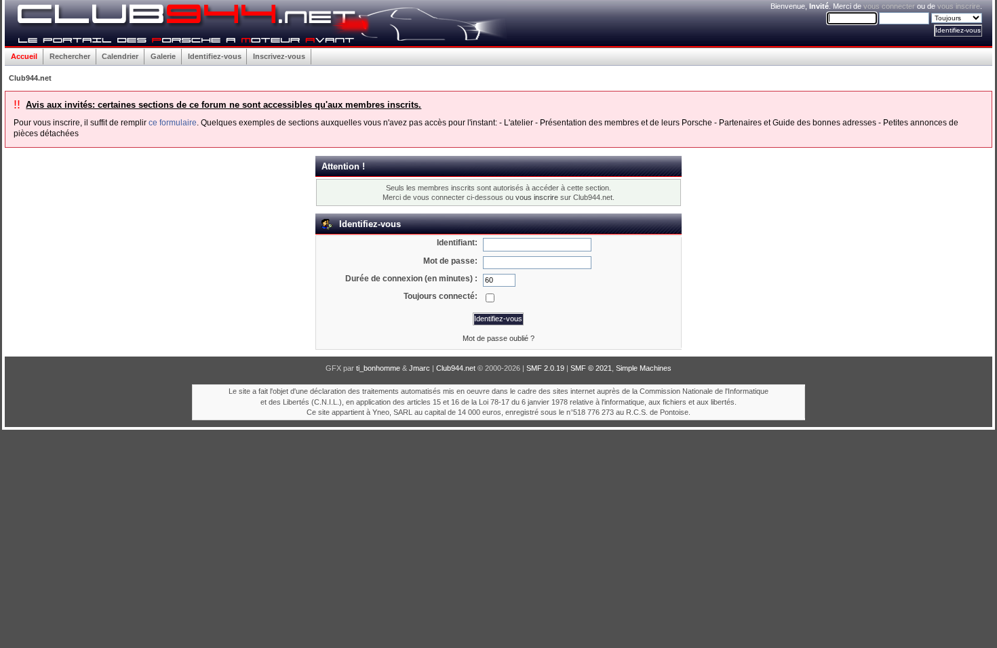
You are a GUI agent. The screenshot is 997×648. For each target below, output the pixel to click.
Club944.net (455, 368)
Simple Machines (643, 368)
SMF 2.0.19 (545, 368)
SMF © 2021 (591, 368)
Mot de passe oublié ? (498, 338)
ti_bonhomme (378, 368)
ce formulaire (173, 122)
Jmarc (419, 368)
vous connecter (889, 6)
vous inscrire (958, 6)
